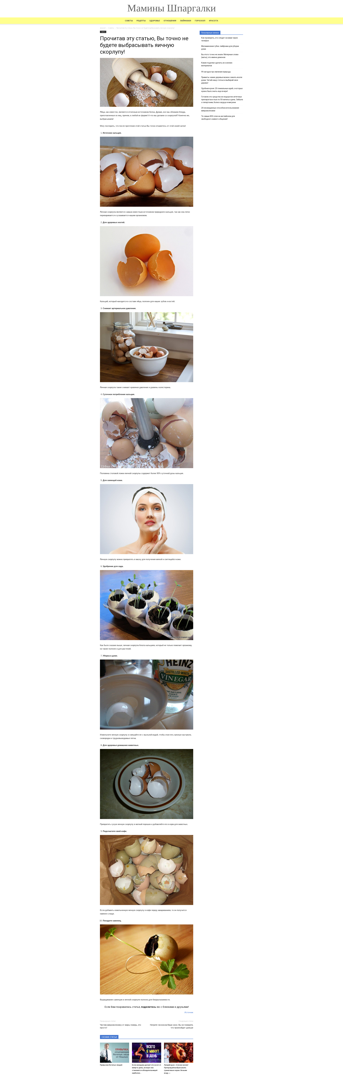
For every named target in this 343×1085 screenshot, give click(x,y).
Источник (188, 1012)
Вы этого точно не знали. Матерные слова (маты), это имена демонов (219, 55)
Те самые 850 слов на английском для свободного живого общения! (218, 117)
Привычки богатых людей (111, 1065)
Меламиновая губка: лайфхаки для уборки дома (220, 47)
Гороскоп (200, 20)
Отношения (170, 20)
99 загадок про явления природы (216, 72)
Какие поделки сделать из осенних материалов (216, 64)
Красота (213, 20)
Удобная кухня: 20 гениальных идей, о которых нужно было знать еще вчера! (222, 89)
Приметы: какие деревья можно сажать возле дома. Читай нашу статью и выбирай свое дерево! (221, 80)
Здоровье (154, 20)
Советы (129, 20)
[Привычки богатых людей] (114, 1053)
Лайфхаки (185, 20)
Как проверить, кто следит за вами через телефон (219, 39)
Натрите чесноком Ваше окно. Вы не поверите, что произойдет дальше (171, 1026)
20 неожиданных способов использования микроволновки (220, 109)
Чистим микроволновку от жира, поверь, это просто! (120, 1026)
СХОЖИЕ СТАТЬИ (109, 1037)
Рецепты (141, 20)
